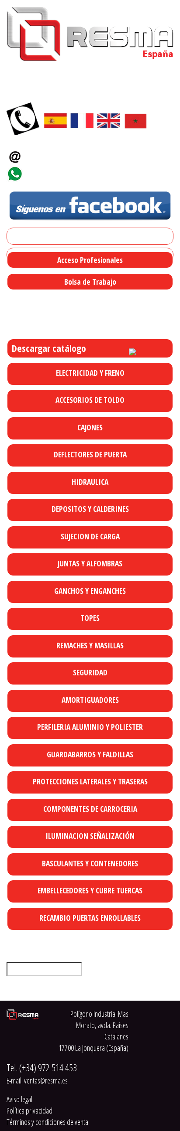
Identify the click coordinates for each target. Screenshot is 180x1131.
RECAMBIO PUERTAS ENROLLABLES (90, 918)
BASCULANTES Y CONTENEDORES (90, 863)
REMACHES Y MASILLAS (90, 645)
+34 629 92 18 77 (54, 171)
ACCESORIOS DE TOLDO (90, 400)
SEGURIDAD (90, 672)
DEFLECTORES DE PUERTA (90, 454)
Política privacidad (29, 1110)
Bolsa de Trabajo (90, 281)
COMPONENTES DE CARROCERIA (90, 809)
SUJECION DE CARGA (90, 536)
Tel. (42, 1067)
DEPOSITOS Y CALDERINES (90, 509)
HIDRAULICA (90, 482)
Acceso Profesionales (90, 260)
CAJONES (90, 427)
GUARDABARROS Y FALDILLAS (90, 754)
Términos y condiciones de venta (47, 1122)
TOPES (90, 618)
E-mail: (37, 1080)
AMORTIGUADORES (90, 700)
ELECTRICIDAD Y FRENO (90, 373)
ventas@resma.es (59, 154)
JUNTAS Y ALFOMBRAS (90, 563)
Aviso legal (19, 1099)
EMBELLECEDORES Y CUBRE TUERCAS (90, 890)
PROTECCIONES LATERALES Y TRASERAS (90, 781)
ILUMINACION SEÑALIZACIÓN (90, 836)
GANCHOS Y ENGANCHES (90, 591)
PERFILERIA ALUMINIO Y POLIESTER (90, 727)
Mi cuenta (23, 236)
